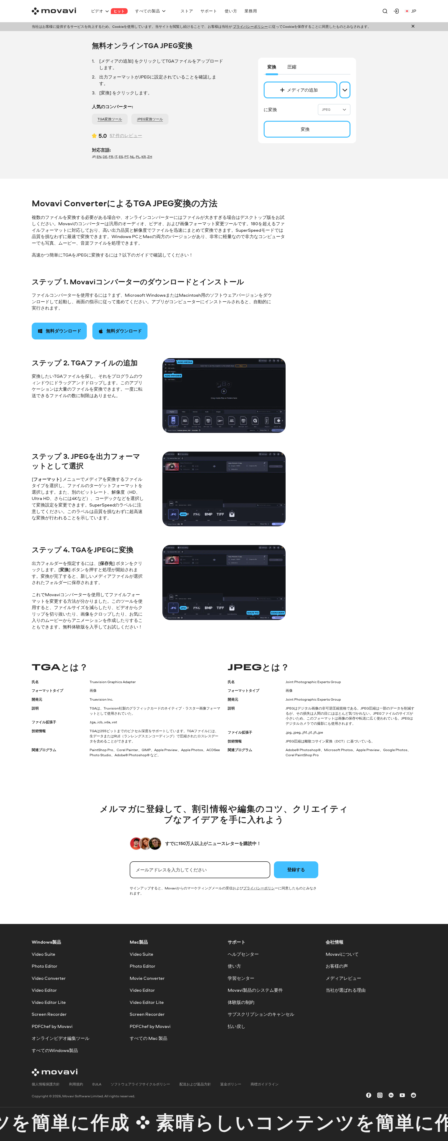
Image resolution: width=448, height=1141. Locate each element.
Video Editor (44, 990)
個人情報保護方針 (46, 1084)
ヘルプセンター (243, 954)
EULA (96, 1084)
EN (99, 156)
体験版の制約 (241, 1002)
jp (413, 11)
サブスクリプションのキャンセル (261, 1014)
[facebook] (368, 1096)
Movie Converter (147, 978)
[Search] (385, 11)
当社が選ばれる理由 (346, 990)
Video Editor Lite (49, 1002)
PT (126, 156)
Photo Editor (44, 966)
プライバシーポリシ (259, 888)
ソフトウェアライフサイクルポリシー (140, 1084)
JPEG (326, 109)
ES (121, 156)
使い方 (234, 966)
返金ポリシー (230, 1084)
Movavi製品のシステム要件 (255, 990)
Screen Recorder (49, 1014)
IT (116, 156)
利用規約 (76, 1084)
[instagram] (380, 1096)
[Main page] (54, 11)
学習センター (241, 978)
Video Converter (49, 978)
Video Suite (43, 954)
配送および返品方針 (195, 1084)
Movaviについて (342, 954)
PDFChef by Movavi (52, 1026)
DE (105, 156)
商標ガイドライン (265, 1084)
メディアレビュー (343, 978)
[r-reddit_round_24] (413, 1096)
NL (132, 156)
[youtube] (402, 1096)
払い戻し (236, 1026)
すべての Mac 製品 (148, 1038)
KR (143, 156)
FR (111, 156)
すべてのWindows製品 (55, 1050)
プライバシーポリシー (250, 26)
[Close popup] (413, 26)
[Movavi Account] (396, 11)
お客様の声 (337, 966)
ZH (149, 156)
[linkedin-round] (391, 1096)
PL (138, 156)
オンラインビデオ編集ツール (60, 1038)
